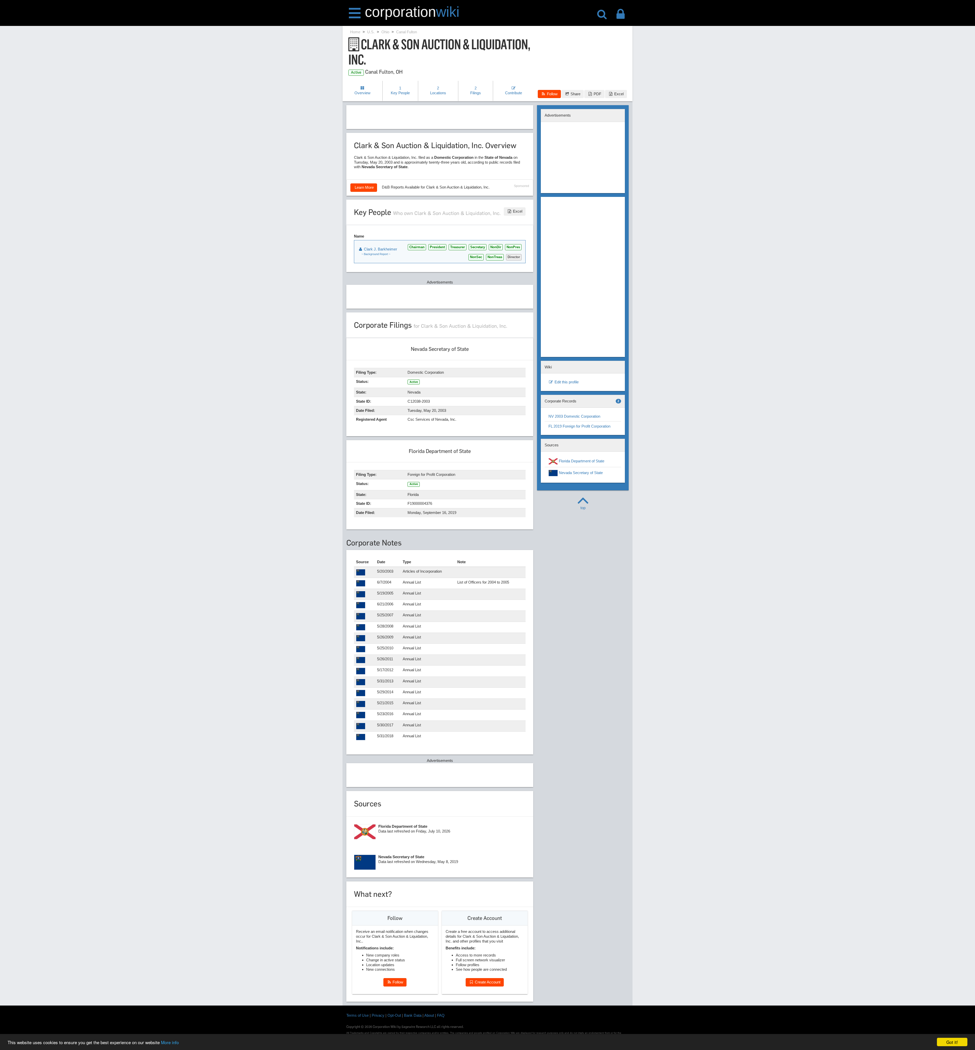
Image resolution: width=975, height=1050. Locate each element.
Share (575, 94)
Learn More (364, 187)
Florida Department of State (581, 461)
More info (170, 1042)
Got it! (952, 1042)
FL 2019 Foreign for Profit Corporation (579, 426)
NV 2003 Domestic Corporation (574, 416)
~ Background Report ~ (376, 254)
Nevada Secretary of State (580, 473)
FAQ (441, 1015)
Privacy (378, 1015)
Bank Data (412, 1015)
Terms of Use (357, 1015)
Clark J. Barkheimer (380, 249)
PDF (597, 94)
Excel (618, 94)
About (429, 1015)
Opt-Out (394, 1015)
